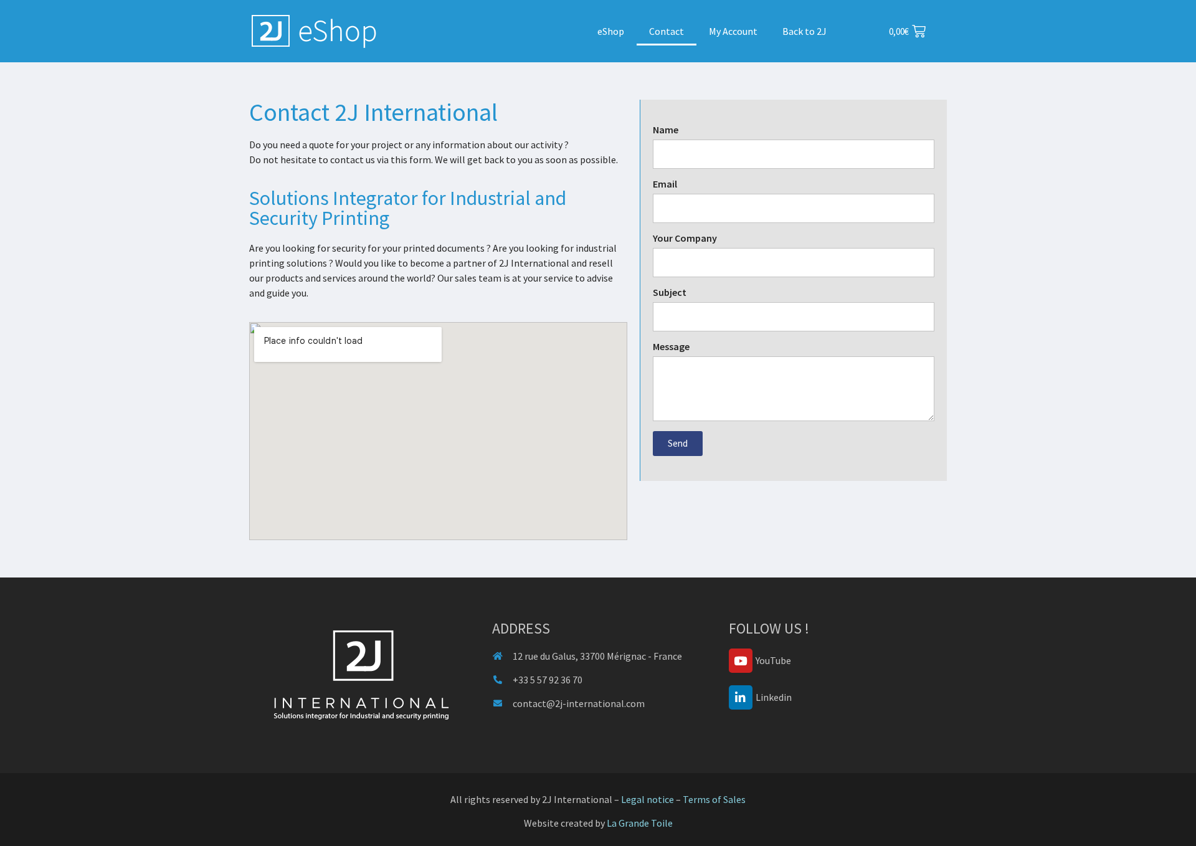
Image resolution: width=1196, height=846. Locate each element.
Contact (666, 31)
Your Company (685, 238)
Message (671, 347)
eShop (610, 31)
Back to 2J (804, 31)
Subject (669, 292)
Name (665, 130)
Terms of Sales (714, 799)
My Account (733, 31)
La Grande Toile (640, 823)
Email (665, 184)
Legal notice (647, 799)
